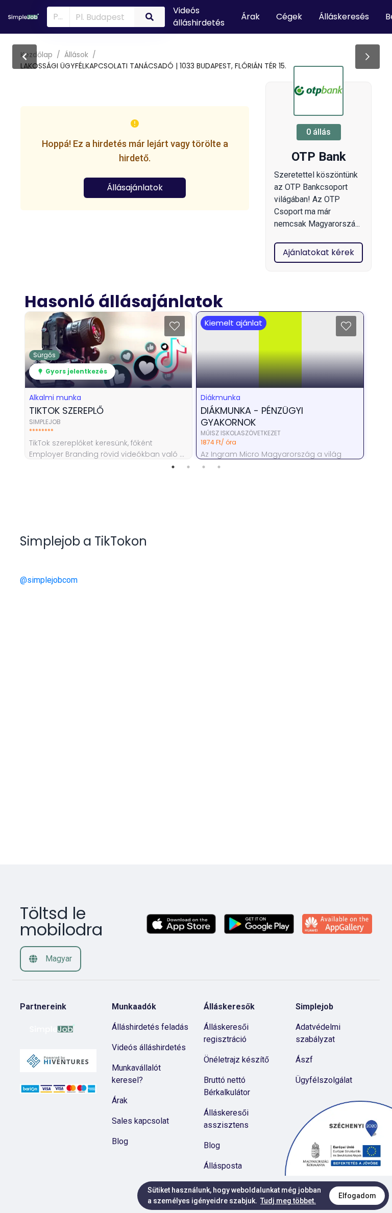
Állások (76, 54)
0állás (318, 132)
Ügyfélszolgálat (324, 1080)
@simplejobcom (49, 580)
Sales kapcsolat (140, 1121)
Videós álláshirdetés (149, 1047)
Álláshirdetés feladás (150, 1027)
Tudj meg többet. (288, 1201)
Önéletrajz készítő (236, 1060)
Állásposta (223, 1166)
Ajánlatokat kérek (318, 252)
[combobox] (100, 16)
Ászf (304, 1060)
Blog (120, 1141)
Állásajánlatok (135, 187)
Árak (120, 1100)
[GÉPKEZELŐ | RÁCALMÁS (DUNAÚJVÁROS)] (367, 56)
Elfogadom (357, 1196)
